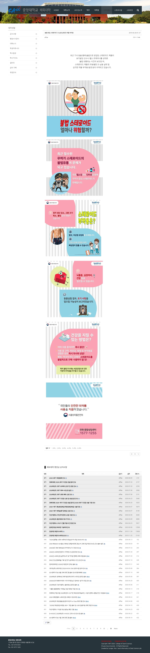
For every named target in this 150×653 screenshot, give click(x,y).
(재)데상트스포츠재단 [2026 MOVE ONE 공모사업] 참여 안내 (67, 568)
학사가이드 (14, 58)
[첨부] (138, 454)
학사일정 (13, 53)
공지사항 (13, 34)
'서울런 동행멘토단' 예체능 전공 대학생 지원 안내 (63, 589)
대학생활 (107, 10)
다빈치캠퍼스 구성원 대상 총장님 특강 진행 (62, 609)
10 (104, 628)
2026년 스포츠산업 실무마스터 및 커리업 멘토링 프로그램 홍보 (67, 556)
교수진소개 (78, 10)
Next (115, 628)
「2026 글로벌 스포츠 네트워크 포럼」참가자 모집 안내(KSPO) (67, 539)
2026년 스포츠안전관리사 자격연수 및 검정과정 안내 (64, 552)
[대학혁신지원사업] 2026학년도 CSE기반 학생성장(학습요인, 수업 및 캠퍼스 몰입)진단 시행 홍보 (77, 593)
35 (111, 628)
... (107, 628)
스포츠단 (130, 10)
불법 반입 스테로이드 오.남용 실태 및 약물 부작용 (59, 33)
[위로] (131, 454)
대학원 (96, 10)
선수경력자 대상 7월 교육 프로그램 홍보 (61, 618)
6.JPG (79, 448)
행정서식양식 (14, 39)
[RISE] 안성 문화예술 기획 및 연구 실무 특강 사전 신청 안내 (66, 560)
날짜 (129, 474)
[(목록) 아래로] (135, 454)
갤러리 (12, 63)
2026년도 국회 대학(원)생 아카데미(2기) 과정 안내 (64, 548)
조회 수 (137, 474)
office (46, 37)
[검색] (138, 10)
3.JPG (64, 448)
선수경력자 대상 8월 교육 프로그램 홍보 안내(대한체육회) (66, 572)
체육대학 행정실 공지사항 (57, 467)
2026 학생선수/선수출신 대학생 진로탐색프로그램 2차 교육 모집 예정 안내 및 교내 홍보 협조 (76, 544)
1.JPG (53, 448)
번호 (45, 474)
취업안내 (13, 72)
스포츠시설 (118, 10)
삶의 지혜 (13, 68)
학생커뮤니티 (14, 48)
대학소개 (67, 10)
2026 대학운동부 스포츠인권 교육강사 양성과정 (63, 597)
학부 (88, 10)
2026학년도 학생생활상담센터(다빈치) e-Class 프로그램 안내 (67, 601)
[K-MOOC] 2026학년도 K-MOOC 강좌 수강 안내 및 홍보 (66, 613)
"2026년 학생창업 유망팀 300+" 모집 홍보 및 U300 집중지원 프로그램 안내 (71, 605)
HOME (56, 10)
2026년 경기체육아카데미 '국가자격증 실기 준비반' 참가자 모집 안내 (69, 581)
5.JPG (74, 448)
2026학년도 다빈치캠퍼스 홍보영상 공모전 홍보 (63, 585)
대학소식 (13, 43)
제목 (83, 474)
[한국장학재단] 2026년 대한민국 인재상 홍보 (62, 564)
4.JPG (69, 448)
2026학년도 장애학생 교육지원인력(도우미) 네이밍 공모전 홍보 (67, 576)
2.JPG (59, 448)
